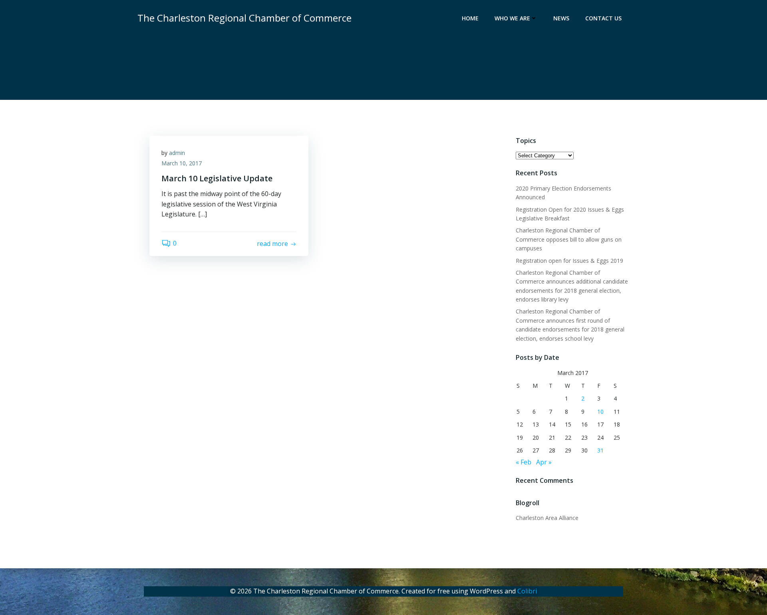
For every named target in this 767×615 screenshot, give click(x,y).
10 (600, 411)
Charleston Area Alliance (547, 518)
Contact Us (603, 18)
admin (177, 153)
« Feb (523, 462)
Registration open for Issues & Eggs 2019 (569, 260)
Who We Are (512, 18)
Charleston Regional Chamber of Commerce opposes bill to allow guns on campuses (569, 239)
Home (470, 18)
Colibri (527, 591)
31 (600, 450)
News (561, 18)
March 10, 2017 (181, 163)
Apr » (544, 462)
